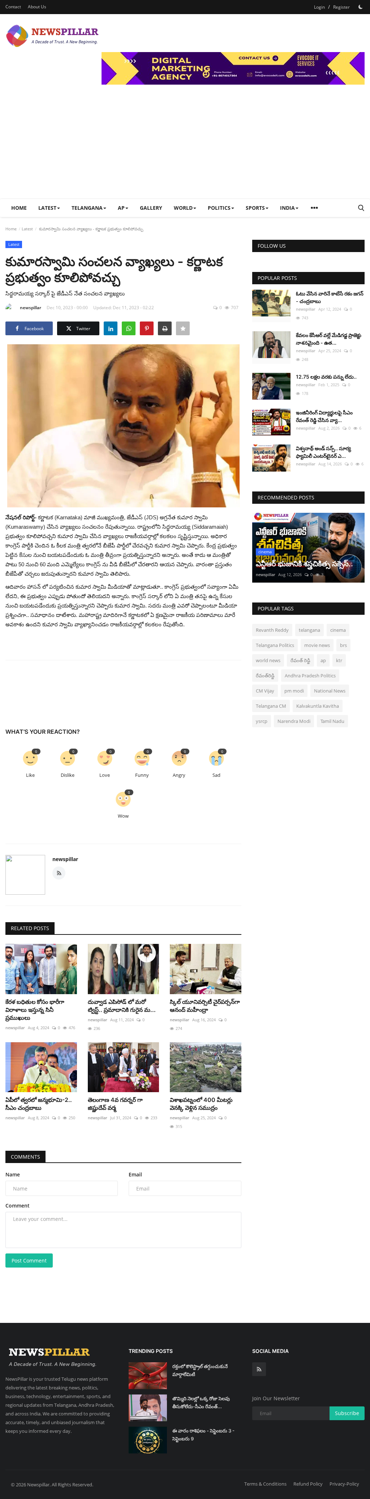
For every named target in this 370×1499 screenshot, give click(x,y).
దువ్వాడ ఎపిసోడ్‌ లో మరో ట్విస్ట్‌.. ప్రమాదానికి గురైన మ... (122, 1005)
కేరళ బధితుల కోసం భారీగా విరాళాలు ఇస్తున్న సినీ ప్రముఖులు (34, 1009)
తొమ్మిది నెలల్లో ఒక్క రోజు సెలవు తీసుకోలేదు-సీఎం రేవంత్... (201, 1402)
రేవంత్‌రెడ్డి (265, 675)
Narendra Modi (294, 721)
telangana (309, 630)
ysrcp (261, 721)
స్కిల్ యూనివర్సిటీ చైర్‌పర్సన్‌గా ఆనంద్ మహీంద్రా (205, 1005)
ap (323, 660)
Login (319, 7)
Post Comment (29, 1260)
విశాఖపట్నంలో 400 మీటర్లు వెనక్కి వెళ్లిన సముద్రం (201, 1103)
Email (135, 1174)
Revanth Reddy (272, 630)
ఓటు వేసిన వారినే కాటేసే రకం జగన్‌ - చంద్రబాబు (329, 297)
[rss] (259, 1369)
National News (329, 690)
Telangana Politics (275, 645)
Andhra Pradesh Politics (310, 675)
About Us (37, 7)
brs (343, 645)
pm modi (294, 690)
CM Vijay (265, 690)
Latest (27, 228)
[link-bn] (233, 68)
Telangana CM (271, 706)
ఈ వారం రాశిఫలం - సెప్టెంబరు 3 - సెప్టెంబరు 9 (203, 1434)
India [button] (287, 207)
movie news (317, 645)
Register (341, 7)
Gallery (151, 207)
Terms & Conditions (265, 1484)
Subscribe (347, 1413)
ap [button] (121, 207)
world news (268, 660)
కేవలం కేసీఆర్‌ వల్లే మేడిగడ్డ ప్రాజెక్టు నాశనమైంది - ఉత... (328, 339)
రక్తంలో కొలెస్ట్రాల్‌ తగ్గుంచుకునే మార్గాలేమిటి (200, 1370)
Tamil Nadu (332, 721)
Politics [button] (219, 207)
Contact (13, 7)
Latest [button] (47, 207)
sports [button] (255, 207)
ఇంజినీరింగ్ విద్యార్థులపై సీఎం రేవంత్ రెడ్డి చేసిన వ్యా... (324, 416)
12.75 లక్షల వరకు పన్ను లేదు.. (326, 377)
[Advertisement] (185, 144)
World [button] (183, 207)
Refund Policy (308, 1484)
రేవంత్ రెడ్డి (300, 660)
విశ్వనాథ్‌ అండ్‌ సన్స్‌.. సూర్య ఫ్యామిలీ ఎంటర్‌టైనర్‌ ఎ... (323, 452)
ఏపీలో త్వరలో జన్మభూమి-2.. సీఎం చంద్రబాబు (38, 1103)
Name (12, 1174)
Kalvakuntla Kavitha (317, 706)
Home (19, 207)
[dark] (361, 6)
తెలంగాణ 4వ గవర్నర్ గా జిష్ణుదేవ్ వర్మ (115, 1103)
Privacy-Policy (344, 1484)
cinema (338, 630)
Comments (25, 1156)
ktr (339, 660)
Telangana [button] (87, 207)
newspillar (30, 308)
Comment (17, 1205)
